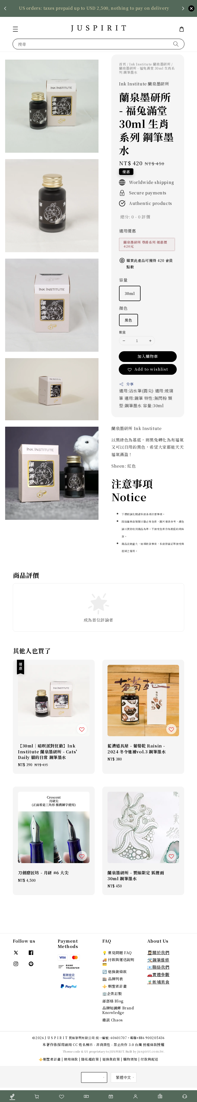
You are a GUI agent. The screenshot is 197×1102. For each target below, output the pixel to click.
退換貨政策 (111, 1059)
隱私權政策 (90, 1059)
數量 (122, 332)
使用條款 (71, 1059)
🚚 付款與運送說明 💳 (118, 962)
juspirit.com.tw (150, 1051)
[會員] (135, 1096)
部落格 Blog (113, 1001)
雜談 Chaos (112, 1019)
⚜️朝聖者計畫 (50, 1059)
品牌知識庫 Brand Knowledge (118, 1010)
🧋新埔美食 (158, 982)
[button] (15, 29)
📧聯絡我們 (158, 967)
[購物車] (37, 1096)
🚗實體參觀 (158, 974)
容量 (123, 280)
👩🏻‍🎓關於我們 (158, 952)
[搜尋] (176, 44)
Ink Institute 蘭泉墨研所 (149, 64)
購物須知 (130, 1059)
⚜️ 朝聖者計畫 (114, 986)
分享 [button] (130, 384)
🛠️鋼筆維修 (158, 960)
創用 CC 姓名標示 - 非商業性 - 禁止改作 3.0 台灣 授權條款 (111, 1044)
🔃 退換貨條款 (114, 971)
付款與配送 (149, 1059)
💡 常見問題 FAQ (117, 952)
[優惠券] (86, 1096)
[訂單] (160, 1096)
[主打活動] (110, 1096)
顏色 (123, 308)
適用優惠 (127, 231)
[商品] (12, 1096)
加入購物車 (147, 356)
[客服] (184, 1096)
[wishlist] (61, 1096)
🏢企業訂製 (112, 993)
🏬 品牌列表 (112, 978)
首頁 (122, 64)
